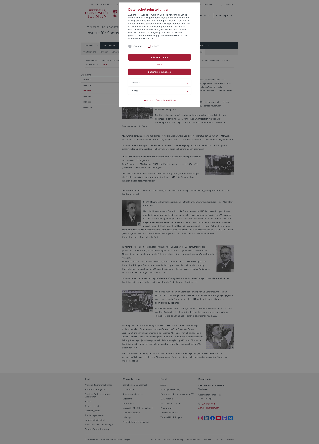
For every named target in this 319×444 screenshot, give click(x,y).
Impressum (148, 100)
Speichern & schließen (159, 72)
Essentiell (138, 46)
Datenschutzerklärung (166, 100)
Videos (155, 46)
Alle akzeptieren (159, 57)
